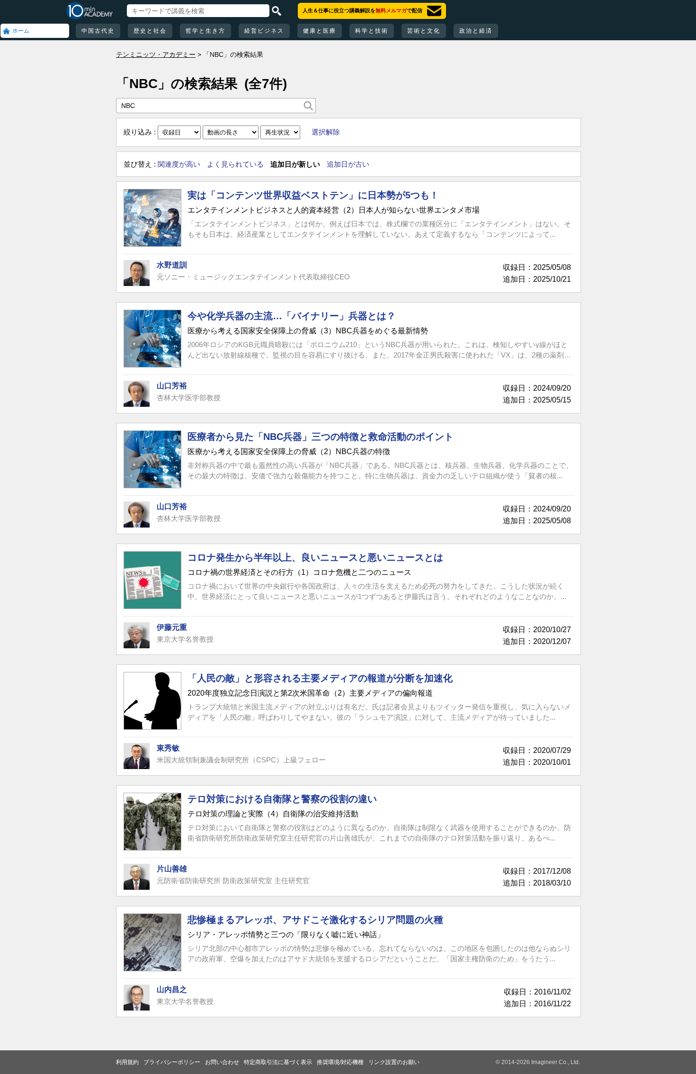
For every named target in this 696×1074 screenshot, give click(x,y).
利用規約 (127, 1062)
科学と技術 (371, 30)
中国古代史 (98, 30)
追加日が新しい (295, 164)
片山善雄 (172, 869)
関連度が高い (179, 164)
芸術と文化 (423, 30)
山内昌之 (172, 989)
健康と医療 (319, 30)
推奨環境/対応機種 (340, 1062)
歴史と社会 (150, 30)
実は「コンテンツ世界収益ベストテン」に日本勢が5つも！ (313, 195)
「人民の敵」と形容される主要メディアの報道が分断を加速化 (320, 678)
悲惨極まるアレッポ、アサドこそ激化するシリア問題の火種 (315, 919)
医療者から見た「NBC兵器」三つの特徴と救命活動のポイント (320, 436)
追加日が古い (348, 164)
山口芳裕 (172, 386)
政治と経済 (475, 30)
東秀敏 (168, 748)
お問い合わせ (222, 1062)
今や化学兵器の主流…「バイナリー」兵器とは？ (291, 316)
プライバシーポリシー (171, 1062)
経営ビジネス (264, 30)
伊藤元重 (172, 627)
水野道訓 (172, 265)
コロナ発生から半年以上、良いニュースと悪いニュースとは (315, 557)
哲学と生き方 (205, 30)
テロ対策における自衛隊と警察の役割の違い (282, 799)
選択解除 (326, 132)
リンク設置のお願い (393, 1062)
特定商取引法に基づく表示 (278, 1062)
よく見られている (235, 164)
